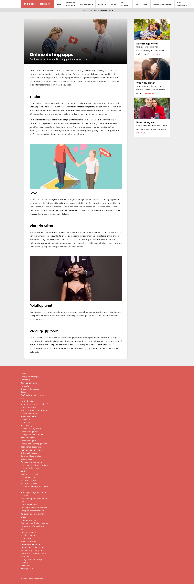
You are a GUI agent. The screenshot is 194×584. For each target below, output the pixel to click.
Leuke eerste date (28, 407)
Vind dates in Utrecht (30, 474)
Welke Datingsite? (125, 4)
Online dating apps (29, 432)
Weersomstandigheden (162, 4)
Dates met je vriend (29, 413)
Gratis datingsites (182, 4)
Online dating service (30, 453)
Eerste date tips (27, 401)
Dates (113, 4)
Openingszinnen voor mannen (34, 508)
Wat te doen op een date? (32, 547)
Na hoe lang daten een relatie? (34, 404)
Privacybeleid (27, 569)
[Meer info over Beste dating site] (152, 108)
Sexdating (102, 4)
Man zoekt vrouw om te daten (34, 410)
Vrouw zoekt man (28, 416)
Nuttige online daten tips (32, 559)
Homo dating (26, 425)
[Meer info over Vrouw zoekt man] (152, 69)
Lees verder (155, 54)
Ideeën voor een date (30, 544)
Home (59, 4)
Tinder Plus (25, 422)
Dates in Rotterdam (29, 477)
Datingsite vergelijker (70, 4)
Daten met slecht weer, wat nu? (34, 465)
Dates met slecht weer (31, 468)
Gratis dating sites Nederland (34, 499)
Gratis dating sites (29, 483)
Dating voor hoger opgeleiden (34, 444)
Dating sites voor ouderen (32, 435)
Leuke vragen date (29, 505)
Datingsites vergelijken (31, 428)
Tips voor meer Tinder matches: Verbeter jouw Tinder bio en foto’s (34, 526)
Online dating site (28, 441)
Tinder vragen (27, 538)
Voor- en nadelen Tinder (31, 450)
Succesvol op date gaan (31, 550)
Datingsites (93, 10)
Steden (145, 4)
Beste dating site (28, 438)
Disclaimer (25, 566)
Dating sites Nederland (31, 447)
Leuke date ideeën (29, 520)
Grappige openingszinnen (32, 511)
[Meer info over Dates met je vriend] (152, 29)
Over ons (25, 563)
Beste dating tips (28, 541)
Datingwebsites (86, 4)
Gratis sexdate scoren (30, 389)
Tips (136, 4)
